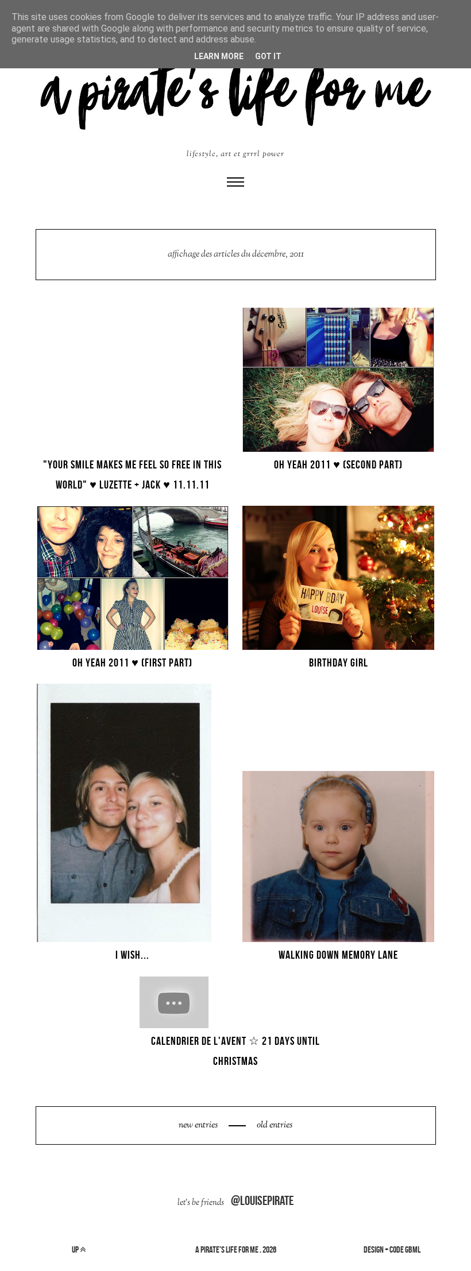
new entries (199, 1125)
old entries (273, 1125)
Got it (268, 56)
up (76, 1249)
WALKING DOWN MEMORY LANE (338, 954)
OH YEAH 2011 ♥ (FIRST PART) (132, 662)
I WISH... (132, 954)
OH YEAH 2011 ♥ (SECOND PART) (338, 464)
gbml (412, 1249)
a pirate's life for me (226, 1249)
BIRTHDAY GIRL (338, 662)
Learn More (219, 56)
